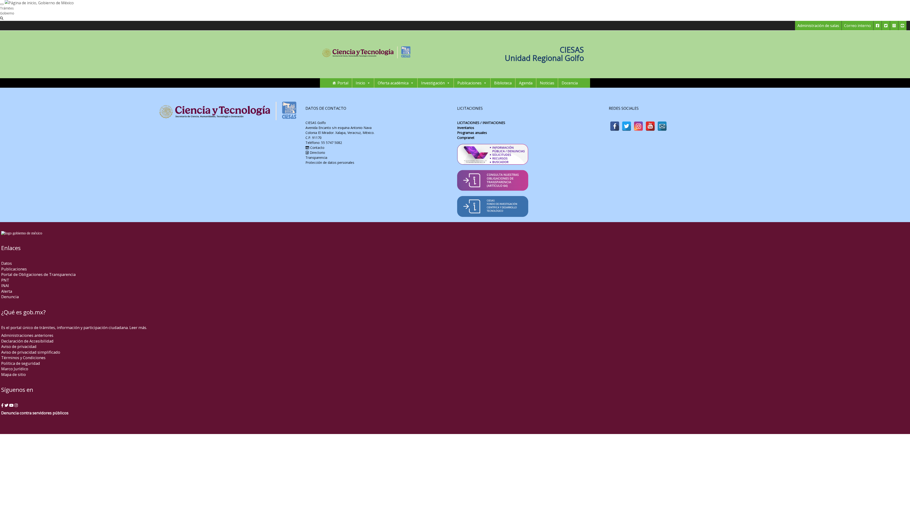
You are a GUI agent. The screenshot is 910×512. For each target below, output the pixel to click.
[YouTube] (650, 126)
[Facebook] (614, 126)
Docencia (570, 83)
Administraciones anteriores (27, 335)
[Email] (662, 126)
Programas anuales (472, 132)
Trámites (7, 8)
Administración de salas (818, 25)
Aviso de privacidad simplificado (30, 352)
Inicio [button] (360, 83)
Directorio (317, 152)
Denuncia (10, 296)
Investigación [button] (433, 83)
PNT (5, 280)
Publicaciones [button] (469, 83)
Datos (6, 263)
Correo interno (857, 25)
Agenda (525, 83)
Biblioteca (503, 83)
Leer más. (138, 327)
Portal (342, 83)
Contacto (316, 147)
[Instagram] (638, 126)
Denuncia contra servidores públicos (34, 413)
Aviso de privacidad (18, 346)
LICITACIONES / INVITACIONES (481, 122)
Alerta (6, 291)
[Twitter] (626, 126)
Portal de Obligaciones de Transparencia (38, 274)
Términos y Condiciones (23, 357)
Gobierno (7, 13)
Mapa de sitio (13, 374)
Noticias (547, 83)
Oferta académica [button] (393, 83)
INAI (5, 285)
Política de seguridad (20, 363)
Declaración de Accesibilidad (27, 341)
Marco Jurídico (14, 368)
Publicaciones (14, 269)
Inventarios (465, 127)
